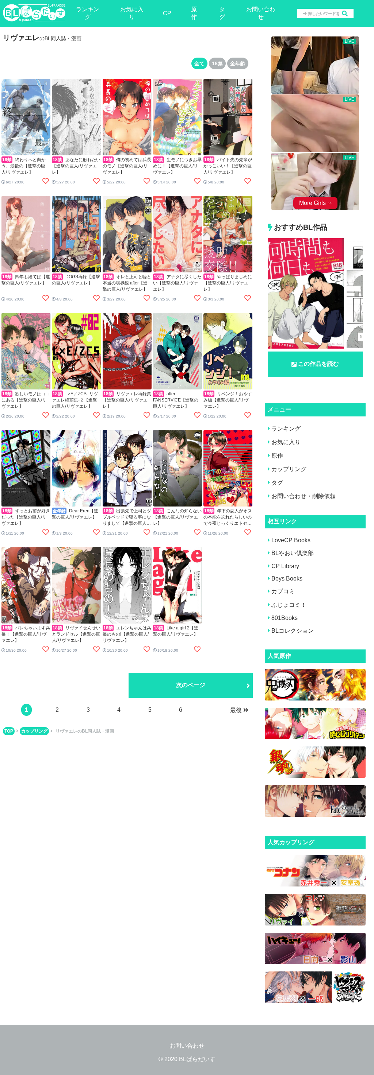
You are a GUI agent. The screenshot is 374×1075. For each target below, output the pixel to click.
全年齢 (237, 63)
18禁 (217, 63)
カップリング (34, 731)
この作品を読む (318, 364)
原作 (194, 13)
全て (199, 63)
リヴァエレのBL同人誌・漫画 (85, 731)
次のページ (190, 685)
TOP (8, 731)
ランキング (87, 13)
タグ (222, 13)
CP (167, 13)
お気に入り (132, 13)
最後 (236, 710)
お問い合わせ (260, 13)
